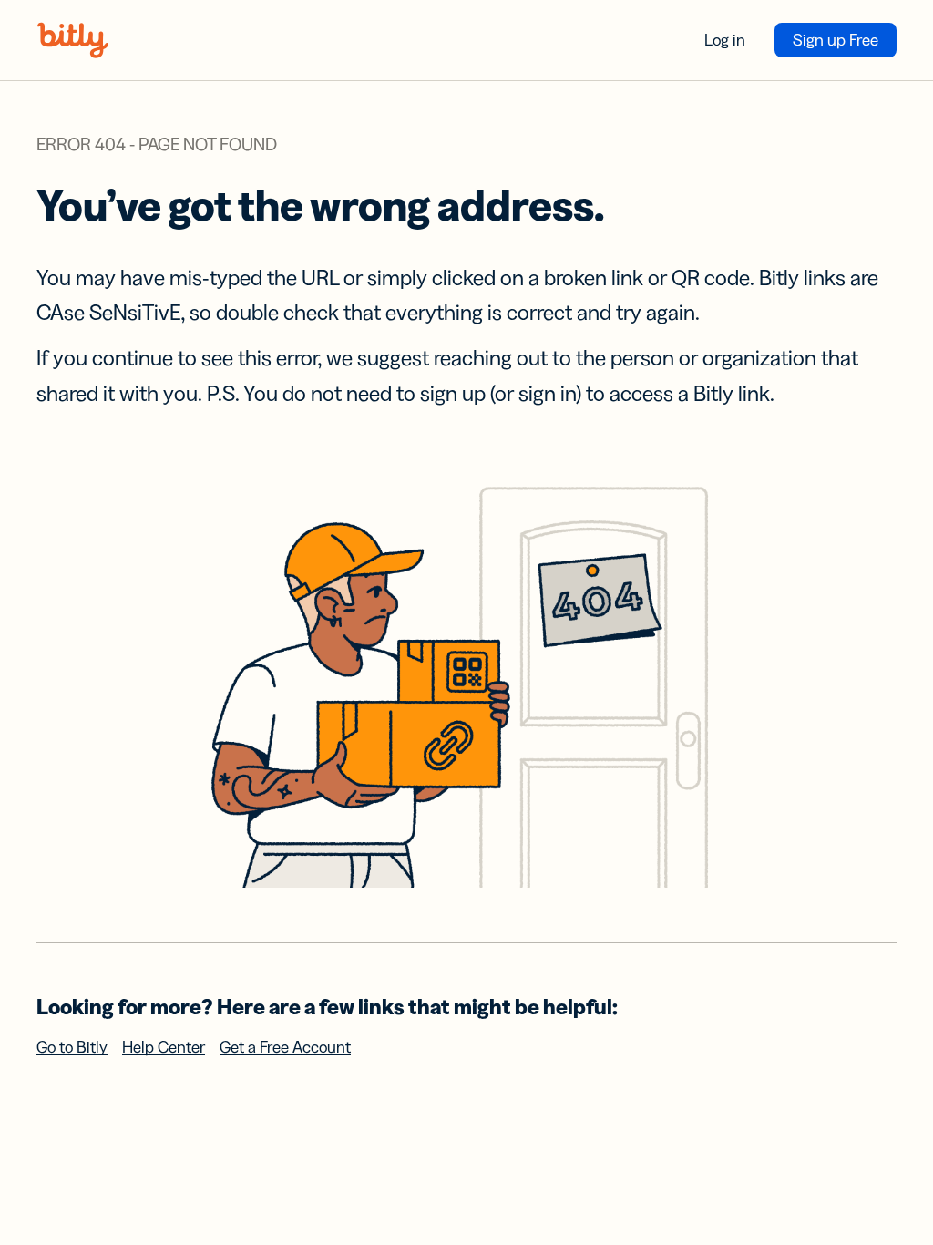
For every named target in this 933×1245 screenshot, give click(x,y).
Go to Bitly (72, 1047)
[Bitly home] (72, 40)
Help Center (163, 1047)
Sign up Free (835, 40)
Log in (724, 40)
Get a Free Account (285, 1047)
